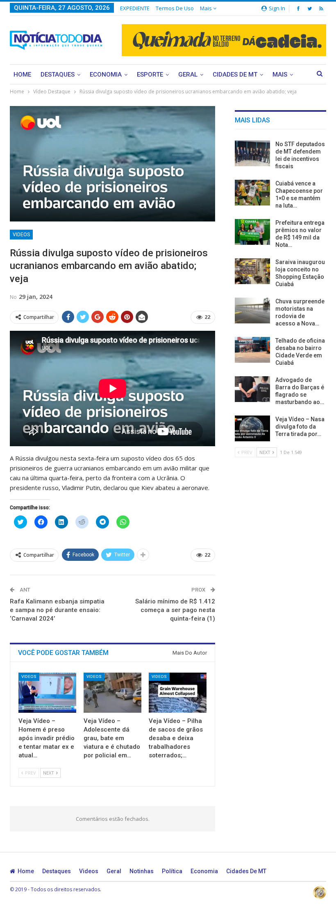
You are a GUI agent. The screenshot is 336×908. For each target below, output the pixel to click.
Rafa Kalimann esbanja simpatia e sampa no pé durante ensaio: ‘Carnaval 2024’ (57, 610)
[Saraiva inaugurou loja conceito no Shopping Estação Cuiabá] (252, 271)
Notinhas (141, 871)
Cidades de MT (235, 74)
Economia (106, 74)
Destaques (58, 74)
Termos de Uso (175, 8)
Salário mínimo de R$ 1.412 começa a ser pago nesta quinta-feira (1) (175, 610)
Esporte (150, 74)
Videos (21, 234)
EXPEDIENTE (135, 8)
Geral (188, 74)
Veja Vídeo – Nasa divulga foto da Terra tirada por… (300, 426)
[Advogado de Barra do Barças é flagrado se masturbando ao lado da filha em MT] (252, 389)
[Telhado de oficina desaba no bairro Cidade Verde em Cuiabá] (252, 350)
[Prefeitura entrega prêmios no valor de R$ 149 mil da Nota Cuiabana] (252, 232)
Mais (206, 8)
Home (22, 74)
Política (172, 871)
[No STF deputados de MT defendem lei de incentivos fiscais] (252, 153)
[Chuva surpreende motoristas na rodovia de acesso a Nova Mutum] (252, 311)
